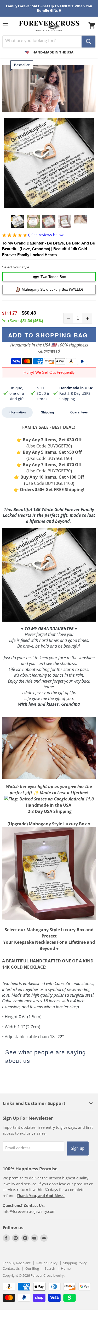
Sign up (77, 1148)
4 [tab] (53, 203)
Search (50, 1268)
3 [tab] (49, 203)
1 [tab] (40, 203)
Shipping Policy (75, 1263)
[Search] (88, 41)
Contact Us (11, 1268)
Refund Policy (46, 1263)
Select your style (15, 267)
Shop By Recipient (17, 1263)
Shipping (47, 412)
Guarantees (79, 412)
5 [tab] (57, 203)
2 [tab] (45, 203)
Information (17, 412)
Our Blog (32, 1268)
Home (66, 1268)
